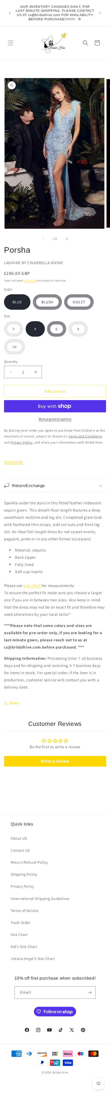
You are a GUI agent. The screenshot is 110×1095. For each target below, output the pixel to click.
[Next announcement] (100, 13)
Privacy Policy (22, 886)
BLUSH (47, 302)
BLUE (17, 302)
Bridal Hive (60, 1072)
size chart (32, 585)
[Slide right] (67, 239)
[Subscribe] (89, 992)
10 (19, 349)
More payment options (55, 419)
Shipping (30, 280)
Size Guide (13, 462)
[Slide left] (43, 239)
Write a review (55, 761)
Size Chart (19, 934)
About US (19, 838)
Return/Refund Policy (29, 862)
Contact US (20, 850)
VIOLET (79, 302)
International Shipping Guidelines (40, 898)
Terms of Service (25, 910)
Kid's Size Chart (24, 946)
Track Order (21, 922)
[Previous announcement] (10, 13)
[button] (11, 43)
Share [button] (14, 703)
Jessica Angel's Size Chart (33, 958)
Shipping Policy (24, 874)
